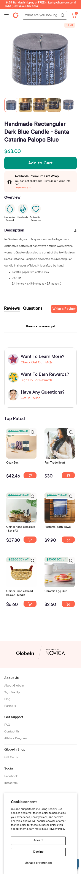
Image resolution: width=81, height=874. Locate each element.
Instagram (11, 783)
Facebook (11, 776)
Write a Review (64, 309)
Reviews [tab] (12, 308)
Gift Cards (11, 757)
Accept (38, 840)
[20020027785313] (30, 604)
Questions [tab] (32, 308)
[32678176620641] (68, 475)
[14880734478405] (30, 540)
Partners (10, 706)
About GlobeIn (14, 686)
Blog (7, 699)
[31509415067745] (68, 604)
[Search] (62, 15)
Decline (38, 852)
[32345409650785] (68, 540)
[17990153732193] (30, 475)
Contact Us (11, 732)
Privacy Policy (57, 829)
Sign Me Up (12, 692)
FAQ (7, 725)
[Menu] (6, 15)
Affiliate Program (15, 738)
